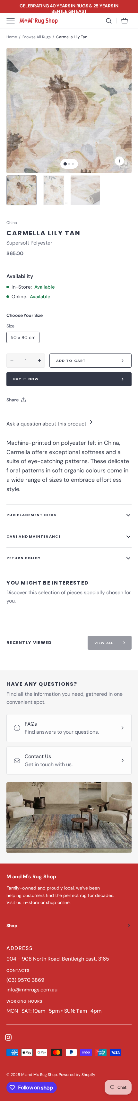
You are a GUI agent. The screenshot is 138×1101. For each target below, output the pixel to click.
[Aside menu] (12, 20)
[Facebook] (28, 415)
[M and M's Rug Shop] (38, 20)
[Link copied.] (53, 415)
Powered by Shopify (77, 1074)
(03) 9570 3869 (25, 980)
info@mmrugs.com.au (31, 989)
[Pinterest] (41, 415)
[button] (109, 21)
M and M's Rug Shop (39, 1074)
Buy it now (26, 378)
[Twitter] (16, 415)
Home (11, 37)
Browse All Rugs (36, 37)
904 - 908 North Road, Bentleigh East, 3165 (57, 958)
